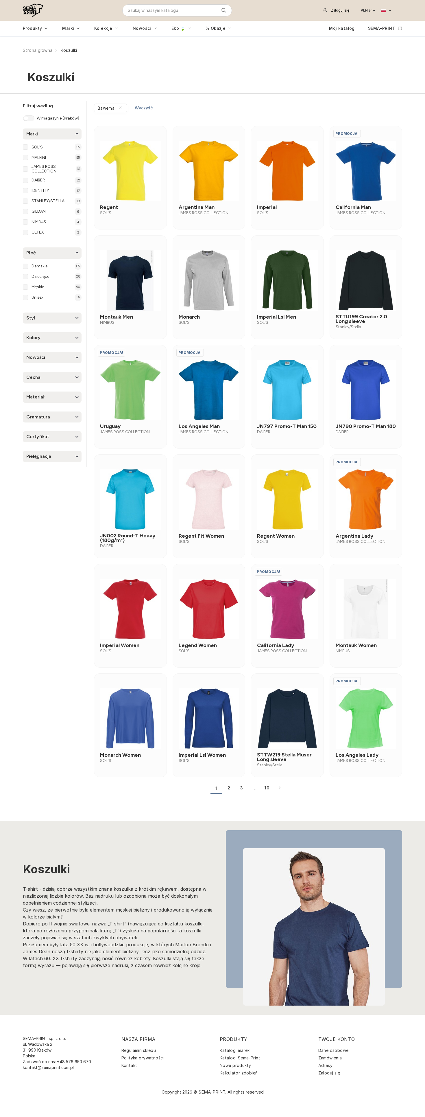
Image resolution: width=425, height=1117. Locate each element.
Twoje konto (336, 1039)
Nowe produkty (235, 1065)
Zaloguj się (329, 1072)
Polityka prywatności (142, 1057)
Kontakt (129, 1065)
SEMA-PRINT (381, 28)
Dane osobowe (333, 1050)
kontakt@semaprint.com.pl (48, 1067)
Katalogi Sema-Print (240, 1057)
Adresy (325, 1065)
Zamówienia (330, 1057)
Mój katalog (342, 28)
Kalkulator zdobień (239, 1072)
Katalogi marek (235, 1050)
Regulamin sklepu (138, 1050)
